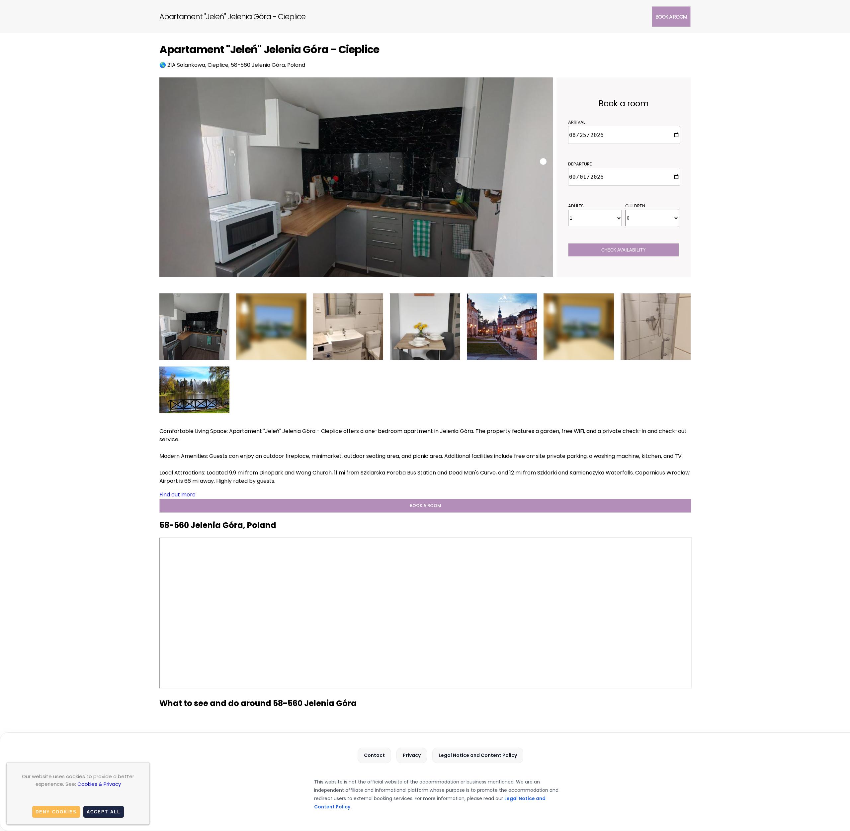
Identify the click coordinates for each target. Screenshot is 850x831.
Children (635, 206)
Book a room (671, 16)
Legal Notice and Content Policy (478, 755)
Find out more (177, 494)
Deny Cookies (56, 811)
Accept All (104, 811)
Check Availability (623, 250)
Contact (374, 755)
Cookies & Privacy (99, 783)
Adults (576, 206)
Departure (580, 164)
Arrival (576, 122)
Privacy (412, 755)
